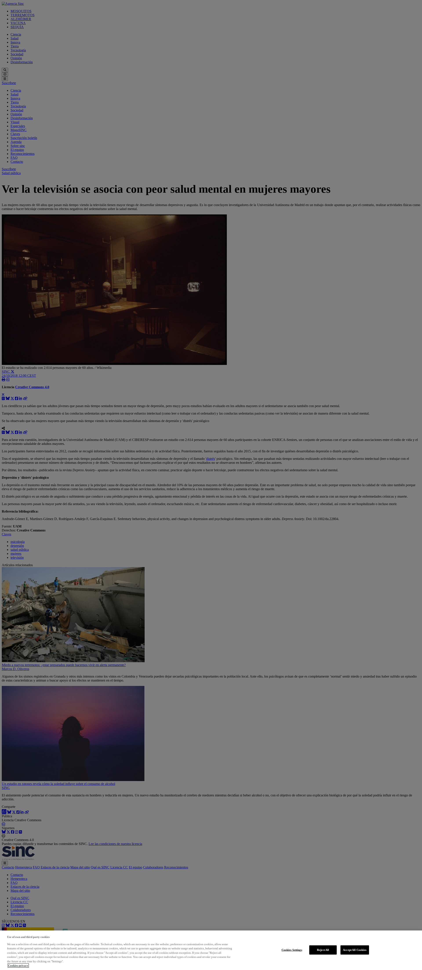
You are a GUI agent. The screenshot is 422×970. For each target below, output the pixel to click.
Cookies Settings (292, 950)
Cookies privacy (18, 965)
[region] (211, 950)
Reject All (323, 950)
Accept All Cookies (354, 950)
